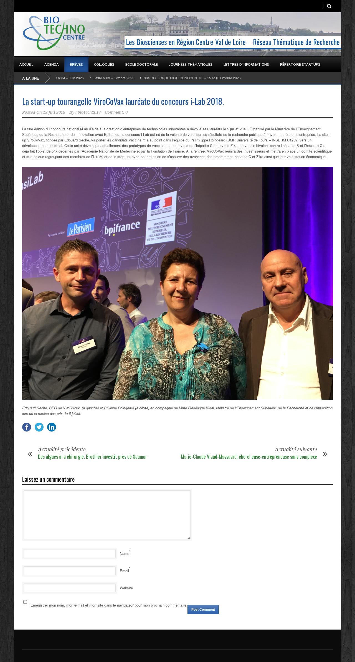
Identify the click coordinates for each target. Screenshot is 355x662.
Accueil (26, 64)
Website (126, 587)
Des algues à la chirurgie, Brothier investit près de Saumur (92, 456)
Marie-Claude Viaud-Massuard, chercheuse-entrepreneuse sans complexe (249, 456)
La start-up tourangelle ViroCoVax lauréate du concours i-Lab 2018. (123, 101)
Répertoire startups (300, 64)
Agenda (51, 64)
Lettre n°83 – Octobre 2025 (89, 77)
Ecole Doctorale (141, 64)
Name (124, 553)
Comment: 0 (116, 112)
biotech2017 (89, 112)
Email (124, 570)
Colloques (104, 64)
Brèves (76, 64)
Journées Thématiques (190, 64)
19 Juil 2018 (54, 112)
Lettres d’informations (246, 64)
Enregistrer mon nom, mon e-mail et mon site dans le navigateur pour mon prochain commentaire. (109, 605)
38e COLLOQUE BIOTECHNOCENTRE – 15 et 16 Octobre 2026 (168, 77)
